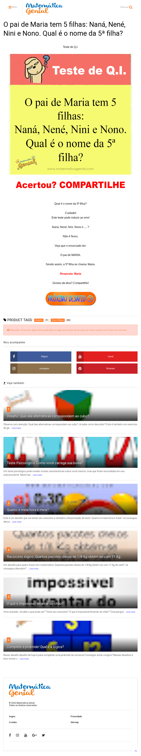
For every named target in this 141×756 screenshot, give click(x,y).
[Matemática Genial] (44, 13)
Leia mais (16, 428)
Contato (13, 722)
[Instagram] (17, 735)
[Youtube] (25, 735)
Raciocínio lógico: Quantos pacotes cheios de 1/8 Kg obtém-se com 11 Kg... (64, 557)
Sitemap (74, 722)
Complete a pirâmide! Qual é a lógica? (35, 647)
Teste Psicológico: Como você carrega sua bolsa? (45, 463)
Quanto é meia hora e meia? (28, 510)
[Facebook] (10, 735)
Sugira (12, 716)
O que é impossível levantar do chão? (35, 604)
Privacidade (76, 716)
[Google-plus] (34, 735)
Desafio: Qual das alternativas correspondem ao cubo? (48, 416)
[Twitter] (43, 735)
